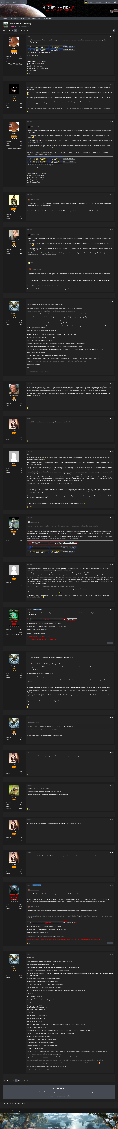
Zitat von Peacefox (35, 722)
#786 (111, 301)
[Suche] (115, 2)
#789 (111, 451)
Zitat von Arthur (34, 522)
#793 (111, 654)
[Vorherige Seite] (4, 30)
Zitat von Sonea (34, 890)
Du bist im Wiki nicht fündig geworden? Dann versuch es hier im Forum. (46, 626)
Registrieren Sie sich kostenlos (61, 1092)
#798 (111, 852)
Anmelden (99, 2)
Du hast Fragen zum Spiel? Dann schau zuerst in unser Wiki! (43, 623)
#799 (111, 885)
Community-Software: (59, 1127)
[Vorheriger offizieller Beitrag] (108, 643)
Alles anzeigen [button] (69, 731)
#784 (111, 195)
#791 (111, 565)
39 (12, 30)
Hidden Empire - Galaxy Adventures (36, 629)
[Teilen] (114, 30)
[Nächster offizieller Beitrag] (111, 643)
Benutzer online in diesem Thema (14, 1103)
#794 (111, 717)
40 (15, 30)
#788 (111, 418)
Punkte (7, 58)
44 (24, 30)
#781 (111, 36)
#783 (111, 122)
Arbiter (53, 687)
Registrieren (108, 2)
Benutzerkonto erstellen (63, 1096)
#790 (111, 517)
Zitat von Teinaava (35, 263)
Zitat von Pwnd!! (34, 126)
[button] (89, 2)
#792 (111, 609)
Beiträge (8, 60)
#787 (111, 383)
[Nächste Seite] (27, 30)
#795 (111, 752)
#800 (111, 954)
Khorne (46, 1057)
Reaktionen (8, 56)
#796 (111, 785)
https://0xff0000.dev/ (16, 634)
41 (18, 30)
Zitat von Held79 (34, 199)
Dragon (41, 371)
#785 (111, 230)
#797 (111, 820)
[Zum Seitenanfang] (115, 1126)
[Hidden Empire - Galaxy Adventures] (59, 10)
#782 (111, 84)
